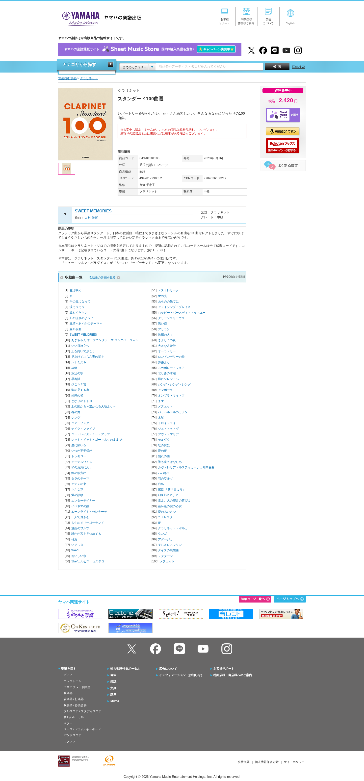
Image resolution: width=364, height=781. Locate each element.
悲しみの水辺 (167, 373)
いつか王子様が (81, 451)
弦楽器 (68, 693)
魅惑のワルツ (80, 528)
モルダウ (164, 439)
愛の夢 (162, 451)
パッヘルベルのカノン (173, 412)
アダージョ (165, 539)
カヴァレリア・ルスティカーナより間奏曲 (186, 467)
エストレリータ (168, 290)
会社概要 (244, 762)
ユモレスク (165, 517)
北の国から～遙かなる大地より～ (93, 406)
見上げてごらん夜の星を (87, 356)
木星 (161, 417)
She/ (87, 561)
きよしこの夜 (167, 340)
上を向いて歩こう (83, 351)
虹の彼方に (78, 473)
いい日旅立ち (80, 346)
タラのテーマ (80, 478)
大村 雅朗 (91, 218)
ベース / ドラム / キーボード (82, 729)
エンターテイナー (83, 500)
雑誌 (113, 681)
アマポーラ (165, 390)
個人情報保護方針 (267, 762)
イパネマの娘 (80, 506)
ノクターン (165, 556)
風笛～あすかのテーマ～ (86, 323)
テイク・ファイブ (83, 428)
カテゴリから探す (79, 64)
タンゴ (162, 533)
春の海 (75, 412)
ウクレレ (70, 741)
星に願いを (78, 445)
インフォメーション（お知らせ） (181, 675)
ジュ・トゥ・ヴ (168, 428)
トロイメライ (167, 423)
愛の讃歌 (77, 495)
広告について (168, 668)
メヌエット (165, 406)
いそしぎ (77, 545)
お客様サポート (223, 668)
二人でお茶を (80, 517)
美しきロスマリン (170, 545)
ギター (68, 723)
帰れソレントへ (168, 379)
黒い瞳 (162, 323)
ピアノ (68, 675)
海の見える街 (80, 390)
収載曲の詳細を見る (102, 277)
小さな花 (77, 489)
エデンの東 (78, 484)
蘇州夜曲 (75, 329)
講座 (113, 694)
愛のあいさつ (167, 511)
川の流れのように (81, 318)
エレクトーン (72, 681)
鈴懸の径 (77, 395)
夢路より (164, 362)
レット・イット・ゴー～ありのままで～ (98, 439)
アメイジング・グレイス (174, 307)
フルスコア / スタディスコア (83, 711)
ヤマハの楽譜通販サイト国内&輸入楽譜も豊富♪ (149, 49)
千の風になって (80, 301)
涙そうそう (77, 307)
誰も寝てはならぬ (170, 462)
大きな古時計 (167, 346)
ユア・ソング (80, 423)
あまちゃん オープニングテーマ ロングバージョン (104, 340)
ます (161, 401)
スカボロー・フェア (171, 368)
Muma (114, 701)
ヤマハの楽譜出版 (100, 18)
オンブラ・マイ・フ (171, 395)
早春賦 (75, 379)
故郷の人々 (165, 334)
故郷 (74, 368)
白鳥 (161, 484)
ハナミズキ (78, 362)
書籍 (113, 675)
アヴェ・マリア (168, 434)
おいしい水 (78, 556)
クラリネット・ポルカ (173, 528)
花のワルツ (165, 478)
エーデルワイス (81, 462)
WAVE (75, 550)
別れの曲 (164, 456)
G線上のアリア (168, 495)
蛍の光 (162, 296)
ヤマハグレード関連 (77, 687)
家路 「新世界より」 (171, 489)
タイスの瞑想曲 (168, 550)
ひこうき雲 (78, 384)
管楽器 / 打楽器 (74, 699)
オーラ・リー (167, 351)
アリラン (164, 329)
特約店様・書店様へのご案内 (232, 675)
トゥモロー (78, 456)
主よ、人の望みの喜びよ (174, 500)
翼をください (78, 312)
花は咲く (75, 290)
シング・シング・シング (174, 384)
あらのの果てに (168, 301)
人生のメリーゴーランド (87, 523)
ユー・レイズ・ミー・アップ (90, 434)
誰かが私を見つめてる (86, 533)
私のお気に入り (81, 467)
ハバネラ (164, 473)
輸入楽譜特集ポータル (125, 668)
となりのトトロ (81, 401)
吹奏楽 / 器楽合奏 (75, 705)
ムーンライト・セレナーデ (89, 511)
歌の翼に (164, 445)
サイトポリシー (294, 762)
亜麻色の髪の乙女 (170, 506)
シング (75, 417)
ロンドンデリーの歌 (171, 356)
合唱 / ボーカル (74, 717)
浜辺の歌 (77, 373)
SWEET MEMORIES (83, 334)
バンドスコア (72, 735)
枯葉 (74, 539)
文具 (113, 688)
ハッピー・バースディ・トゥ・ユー (182, 312)
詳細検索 (298, 67)
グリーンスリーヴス (171, 318)
